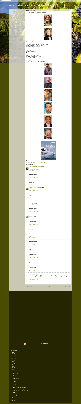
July (14, 381)
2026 (13, 352)
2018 (13, 364)
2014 (13, 370)
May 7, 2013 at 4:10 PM (33, 177)
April (14, 392)
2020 (13, 361)
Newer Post (29, 286)
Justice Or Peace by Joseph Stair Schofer (20, 390)
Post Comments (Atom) (35, 288)
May (14, 384)
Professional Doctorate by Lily (35, 274)
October (14, 376)
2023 (13, 356)
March (14, 394)
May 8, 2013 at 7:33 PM (33, 231)
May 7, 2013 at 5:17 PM (33, 197)
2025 (13, 353)
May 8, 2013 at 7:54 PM (33, 237)
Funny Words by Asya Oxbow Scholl (19, 387)
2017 (13, 366)
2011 (13, 399)
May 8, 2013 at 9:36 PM (33, 264)
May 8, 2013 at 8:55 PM (33, 250)
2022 (13, 358)
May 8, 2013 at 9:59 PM (33, 270)
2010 (13, 400)
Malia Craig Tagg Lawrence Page (35, 187)
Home (48, 286)
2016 (13, 367)
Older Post (67, 286)
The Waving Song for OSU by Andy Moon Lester (22, 389)
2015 (13, 369)
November (15, 375)
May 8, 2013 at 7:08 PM (33, 224)
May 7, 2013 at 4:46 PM (33, 190)
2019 (13, 363)
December (15, 373)
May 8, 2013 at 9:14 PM (33, 257)
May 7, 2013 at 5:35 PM (33, 211)
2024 (13, 355)
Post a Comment (31, 281)
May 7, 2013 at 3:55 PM (33, 170)
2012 (13, 397)
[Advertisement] (14, 321)
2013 (13, 372)
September (15, 378)
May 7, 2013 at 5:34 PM (33, 204)
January (14, 395)
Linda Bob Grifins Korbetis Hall (35, 166)
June (14, 383)
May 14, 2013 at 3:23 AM (33, 279)
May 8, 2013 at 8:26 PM (33, 244)
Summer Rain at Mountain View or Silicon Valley (31, 5)
